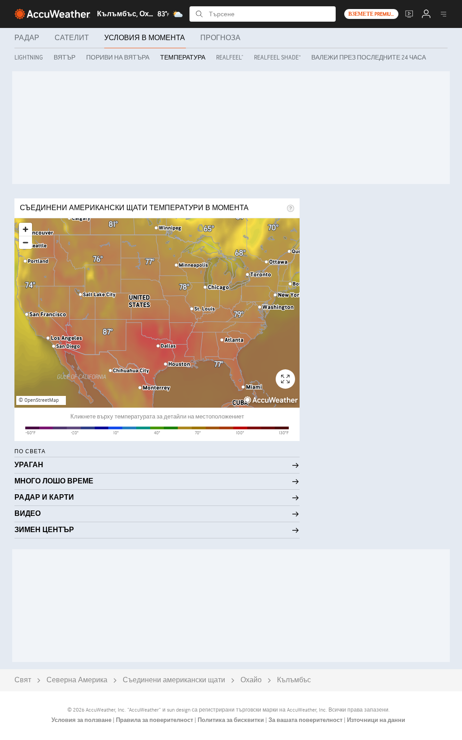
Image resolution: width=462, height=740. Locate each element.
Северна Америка (76, 680)
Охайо (251, 680)
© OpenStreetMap (38, 400)
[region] (157, 313)
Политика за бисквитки (231, 720)
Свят (22, 680)
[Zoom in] (25, 229)
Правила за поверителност (155, 720)
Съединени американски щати (174, 680)
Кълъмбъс (294, 680)
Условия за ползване (82, 720)
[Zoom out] (25, 242)
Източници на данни (376, 720)
